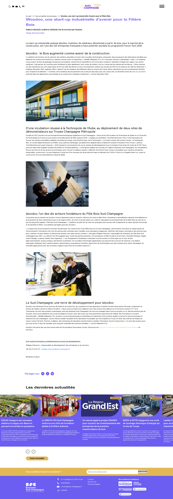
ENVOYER (142, 471)
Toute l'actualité (37, 458)
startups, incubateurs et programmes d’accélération (118, 327)
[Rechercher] (10, 6)
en (23, 6)
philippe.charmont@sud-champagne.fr (56, 349)
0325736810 (65, 483)
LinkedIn (64, 490)
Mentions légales (94, 484)
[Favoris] (13, 6)
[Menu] (161, 6)
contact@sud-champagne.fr (71, 486)
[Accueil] (91, 6)
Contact (91, 479)
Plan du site (92, 482)
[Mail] (16, 6)
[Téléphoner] (20, 6)
